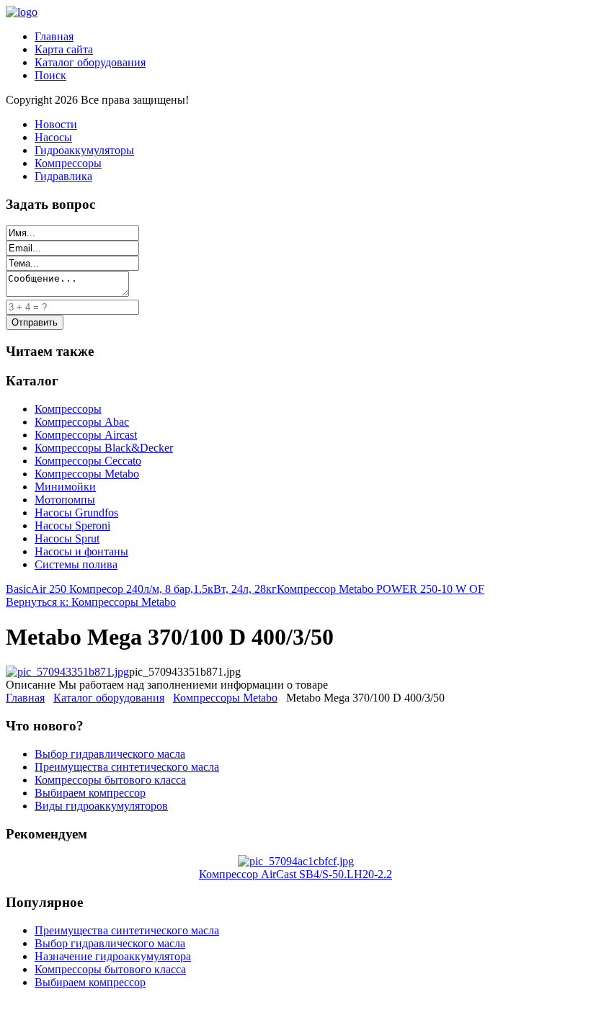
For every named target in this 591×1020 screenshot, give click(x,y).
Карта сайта (64, 49)
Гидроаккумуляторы (84, 150)
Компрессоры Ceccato (88, 461)
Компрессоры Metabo (87, 474)
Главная (54, 36)
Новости (56, 124)
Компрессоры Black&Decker (104, 448)
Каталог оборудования (90, 62)
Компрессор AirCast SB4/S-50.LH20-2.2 (295, 874)
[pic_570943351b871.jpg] (67, 672)
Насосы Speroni (72, 525)
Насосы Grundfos (76, 512)
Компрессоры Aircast (86, 435)
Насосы (53, 137)
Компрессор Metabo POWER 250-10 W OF (380, 589)
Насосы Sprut (67, 538)
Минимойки (65, 486)
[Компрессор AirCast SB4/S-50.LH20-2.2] (296, 861)
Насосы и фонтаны (81, 551)
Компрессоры (68, 163)
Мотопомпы (65, 499)
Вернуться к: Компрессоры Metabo (91, 602)
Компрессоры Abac (82, 422)
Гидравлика (63, 176)
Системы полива (76, 564)
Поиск (50, 75)
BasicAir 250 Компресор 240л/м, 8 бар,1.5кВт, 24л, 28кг (141, 589)
